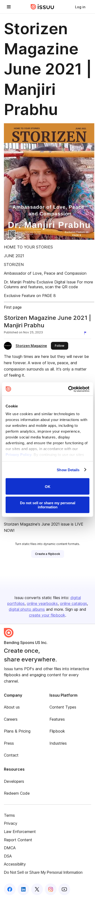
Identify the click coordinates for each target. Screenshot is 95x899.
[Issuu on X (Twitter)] (37, 889)
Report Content (18, 839)
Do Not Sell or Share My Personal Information (43, 872)
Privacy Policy (18, 454)
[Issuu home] (42, 6)
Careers (11, 719)
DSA (8, 856)
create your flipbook (47, 615)
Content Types (62, 707)
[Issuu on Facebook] (10, 889)
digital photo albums (27, 609)
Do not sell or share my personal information (47, 505)
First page (13, 307)
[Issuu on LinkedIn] (23, 889)
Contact (11, 755)
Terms (9, 815)
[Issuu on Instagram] (51, 889)
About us (12, 707)
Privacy (10, 823)
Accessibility (15, 864)
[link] (80, 7)
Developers (14, 781)
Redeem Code (17, 793)
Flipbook (57, 731)
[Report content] (86, 333)
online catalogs (73, 603)
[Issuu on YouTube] (64, 889)
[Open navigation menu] (9, 7)
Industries (58, 743)
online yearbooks (42, 603)
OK (47, 486)
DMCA (10, 847)
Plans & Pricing (17, 731)
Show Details (68, 470)
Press (9, 743)
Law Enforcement (20, 831)
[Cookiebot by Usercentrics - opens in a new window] (68, 389)
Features (57, 719)
